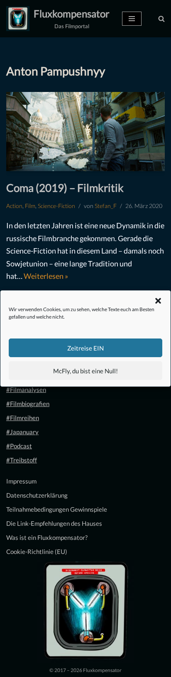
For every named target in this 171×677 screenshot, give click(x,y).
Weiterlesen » (46, 275)
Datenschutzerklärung (37, 495)
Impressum (21, 481)
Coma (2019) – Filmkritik (65, 187)
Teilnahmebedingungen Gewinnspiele (56, 509)
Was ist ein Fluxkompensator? (47, 537)
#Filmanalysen (26, 389)
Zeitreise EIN (85, 348)
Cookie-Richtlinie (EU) (36, 551)
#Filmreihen (22, 417)
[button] (158, 301)
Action (14, 206)
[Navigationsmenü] (132, 19)
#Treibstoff (21, 460)
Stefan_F (106, 206)
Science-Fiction (56, 206)
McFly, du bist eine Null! (85, 371)
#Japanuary (22, 431)
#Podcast (19, 446)
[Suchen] (161, 18)
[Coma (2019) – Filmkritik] (85, 131)
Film (30, 206)
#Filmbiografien (27, 403)
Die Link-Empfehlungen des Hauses (54, 523)
